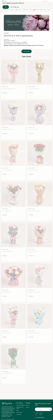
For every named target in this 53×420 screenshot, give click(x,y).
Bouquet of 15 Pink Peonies (7, 170)
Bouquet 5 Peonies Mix (6, 332)
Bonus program (19, 412)
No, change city (15, 7)
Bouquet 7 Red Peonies (32, 170)
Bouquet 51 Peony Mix (6, 292)
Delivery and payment (20, 405)
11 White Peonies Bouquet (7, 129)
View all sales (26, 51)
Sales (17, 410)
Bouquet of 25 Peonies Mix (7, 210)
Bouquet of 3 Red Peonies (7, 373)
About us (27, 405)
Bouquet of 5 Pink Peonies (7, 251)
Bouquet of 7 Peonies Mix (33, 129)
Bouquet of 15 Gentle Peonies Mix (8, 88)
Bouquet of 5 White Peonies (33, 88)
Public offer (18, 414)
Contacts (27, 407)
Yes (6, 7)
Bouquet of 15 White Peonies (33, 210)
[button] (11, 123)
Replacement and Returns (19, 408)
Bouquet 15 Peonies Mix (33, 251)
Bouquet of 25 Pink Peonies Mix (34, 292)
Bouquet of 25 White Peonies (34, 332)
